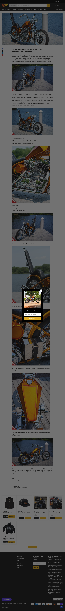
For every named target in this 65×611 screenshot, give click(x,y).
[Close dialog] (41, 291)
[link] (32, 299)
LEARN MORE (32, 318)
